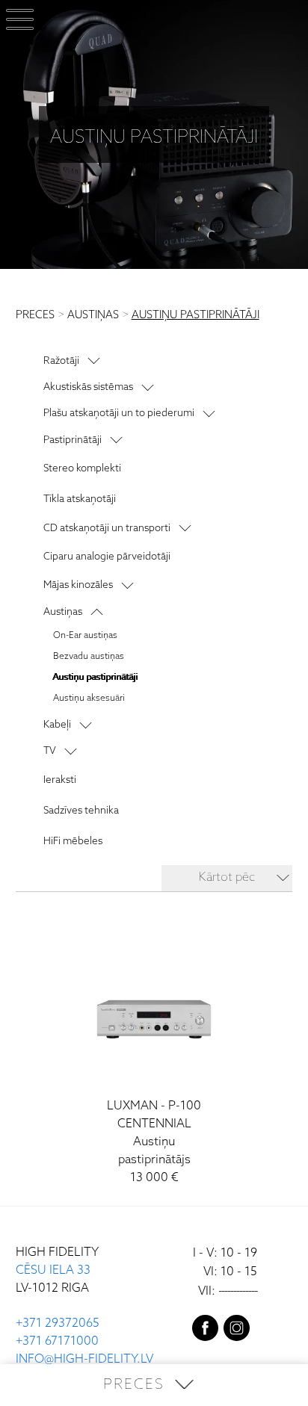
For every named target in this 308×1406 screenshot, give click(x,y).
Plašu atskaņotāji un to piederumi (118, 413)
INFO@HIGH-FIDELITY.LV (84, 1359)
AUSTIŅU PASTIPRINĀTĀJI (195, 315)
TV (49, 751)
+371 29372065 (57, 1323)
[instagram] (237, 1331)
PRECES (35, 315)
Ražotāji (61, 361)
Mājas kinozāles (78, 585)
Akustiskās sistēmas (88, 387)
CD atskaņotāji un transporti (106, 528)
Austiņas (62, 612)
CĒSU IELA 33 (53, 1270)
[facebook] (205, 1331)
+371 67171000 (57, 1341)
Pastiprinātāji (72, 440)
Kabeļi (57, 725)
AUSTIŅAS (93, 315)
